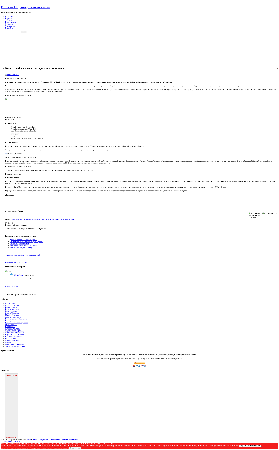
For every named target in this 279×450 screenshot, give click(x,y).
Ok (241, 446)
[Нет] (261, 446)
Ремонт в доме (10, 338)
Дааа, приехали (11, 311)
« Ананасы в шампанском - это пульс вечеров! (22, 255)
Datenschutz (55, 440)
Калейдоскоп (10, 321)
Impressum (44, 440)
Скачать (8, 342)
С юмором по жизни (12, 340)
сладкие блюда (53, 219)
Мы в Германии (11, 325)
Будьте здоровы (11, 307)
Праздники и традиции (14, 336)
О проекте (9, 24)
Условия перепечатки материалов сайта (20, 295)
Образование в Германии (14, 331)
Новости (8, 18)
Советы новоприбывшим (14, 344)
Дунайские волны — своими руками (23, 240)
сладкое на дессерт (67, 219)
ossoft (35, 440)
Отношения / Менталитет (14, 333)
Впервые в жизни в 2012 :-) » (16, 262)
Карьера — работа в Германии (16, 323)
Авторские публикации (14, 305)
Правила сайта (10, 22)
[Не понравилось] (256, 213)
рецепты (44, 219)
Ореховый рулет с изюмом (19, 244)
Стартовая (9, 16)
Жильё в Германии (12, 315)
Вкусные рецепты (12, 309)
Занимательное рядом (13, 317)
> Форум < (9, 20)
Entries (7, 441)
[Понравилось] (268, 213)
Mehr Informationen (254, 446)
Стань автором (10, 26)
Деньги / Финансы (12, 313)
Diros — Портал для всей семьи (25, 7)
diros (29, 440)
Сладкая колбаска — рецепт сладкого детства (26, 242)
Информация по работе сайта (16, 319)
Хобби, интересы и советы (15, 346)
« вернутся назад (11, 286)
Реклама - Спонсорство (70, 440)
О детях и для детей (12, 329)
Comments (16, 441)
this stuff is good (19, 275)
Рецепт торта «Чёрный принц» (21, 248)
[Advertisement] (139, 49)
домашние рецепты (18, 219)
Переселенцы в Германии (14, 334)
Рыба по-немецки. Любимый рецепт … (24, 246)
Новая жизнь (10, 327)
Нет (244, 446)
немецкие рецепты (33, 219)
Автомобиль (9, 303)
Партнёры (9, 28)
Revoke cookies (75, 448)
